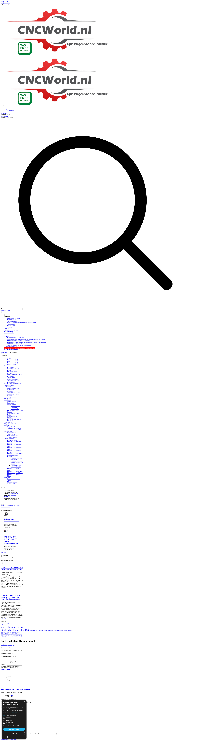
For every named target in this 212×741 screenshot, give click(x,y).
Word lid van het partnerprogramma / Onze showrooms (21, 322)
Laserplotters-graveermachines (11, 403)
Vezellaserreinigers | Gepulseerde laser (12, 363)
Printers (6, 365)
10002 (28, 630)
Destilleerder (49, 630)
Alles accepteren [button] (14, 729)
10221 (38, 630)
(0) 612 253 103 (5, 1)
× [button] (24, 701)
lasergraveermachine (61, 630)
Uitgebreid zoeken (5, 310)
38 (15, 634)
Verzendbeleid (11, 324)
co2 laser (5, 625)
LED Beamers (8, 422)
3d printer (12, 634)
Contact (3, 488)
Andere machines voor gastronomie (13, 388)
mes (3, 623)
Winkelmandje (4, 555)
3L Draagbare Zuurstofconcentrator (11, 520)
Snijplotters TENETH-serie (14, 428)
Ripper (12, 695)
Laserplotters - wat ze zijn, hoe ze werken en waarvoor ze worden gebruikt (26, 342)
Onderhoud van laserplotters (14, 343)
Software (9, 412)
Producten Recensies (6, 510)
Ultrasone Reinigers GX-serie (15, 453)
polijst (4, 632)
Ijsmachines (10, 391)
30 (17, 667)
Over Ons (9, 327)
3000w (7, 632)
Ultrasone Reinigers (9, 438)
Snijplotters (7, 425)
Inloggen (6, 108)
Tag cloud (3, 621)
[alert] (14, 719)
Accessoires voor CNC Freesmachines (13, 381)
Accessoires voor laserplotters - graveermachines (15, 407)
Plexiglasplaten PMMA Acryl (15, 410)
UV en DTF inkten (12, 371)
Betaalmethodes (11, 319)
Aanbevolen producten (7, 560)
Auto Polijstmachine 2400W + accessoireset (15, 689)
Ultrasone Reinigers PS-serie (14, 471)
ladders (54, 630)
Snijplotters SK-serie (12, 426)
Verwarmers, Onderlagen (13, 437)
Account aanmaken (9, 110)
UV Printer (10, 373)
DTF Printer (10, 367)
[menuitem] (97, 321)
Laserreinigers (7, 358)
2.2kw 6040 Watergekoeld (15, 637)
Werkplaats (7, 477)
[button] (14, 737)
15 (16, 667)
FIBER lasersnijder (9, 385)
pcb (10, 632)
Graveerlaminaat (11, 401)
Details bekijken (5, 669)
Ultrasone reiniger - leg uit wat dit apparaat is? (19, 345)
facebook (10, 630)
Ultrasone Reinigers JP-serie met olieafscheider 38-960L (17, 462)
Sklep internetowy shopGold (8, 739)
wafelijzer (34, 630)
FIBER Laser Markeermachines (12, 383)
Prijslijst (3, 504)
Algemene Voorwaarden (13, 318)
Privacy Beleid (11, 325)
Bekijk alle (3, 552)
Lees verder (15, 712)
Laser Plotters (7, 400)
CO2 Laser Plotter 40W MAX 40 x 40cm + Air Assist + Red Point (12, 568)
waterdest (20, 630)
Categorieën (4, 355)
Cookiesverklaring (12, 321)
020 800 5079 (7, 496)
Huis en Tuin (7, 398)
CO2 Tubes (10, 418)
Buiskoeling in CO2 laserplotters (15, 337)
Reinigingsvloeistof (12, 440)
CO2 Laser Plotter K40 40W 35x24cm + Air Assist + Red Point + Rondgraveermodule (11, 539)
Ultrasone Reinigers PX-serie (15, 473)
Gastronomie (7, 386)
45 (19, 667)
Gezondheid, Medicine (10, 397)
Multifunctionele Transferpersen (11, 433)
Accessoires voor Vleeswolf (14, 392)
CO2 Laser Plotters (12, 416)
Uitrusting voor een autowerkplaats (12, 482)
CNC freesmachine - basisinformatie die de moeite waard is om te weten (26, 339)
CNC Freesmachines (9, 377)
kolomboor (5, 635)
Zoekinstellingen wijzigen (7, 645)
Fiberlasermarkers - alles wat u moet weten (18, 340)
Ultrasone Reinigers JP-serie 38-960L (17, 458)
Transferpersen (8, 431)
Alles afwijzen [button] (14, 733)
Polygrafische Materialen (10, 424)
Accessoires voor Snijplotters (14, 429)
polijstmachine (13, 627)
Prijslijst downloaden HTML (8, 505)
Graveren (69, 630)
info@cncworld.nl (5, 3)
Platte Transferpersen (12, 435)
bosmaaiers (43, 630)
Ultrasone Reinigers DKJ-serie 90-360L (16, 466)
